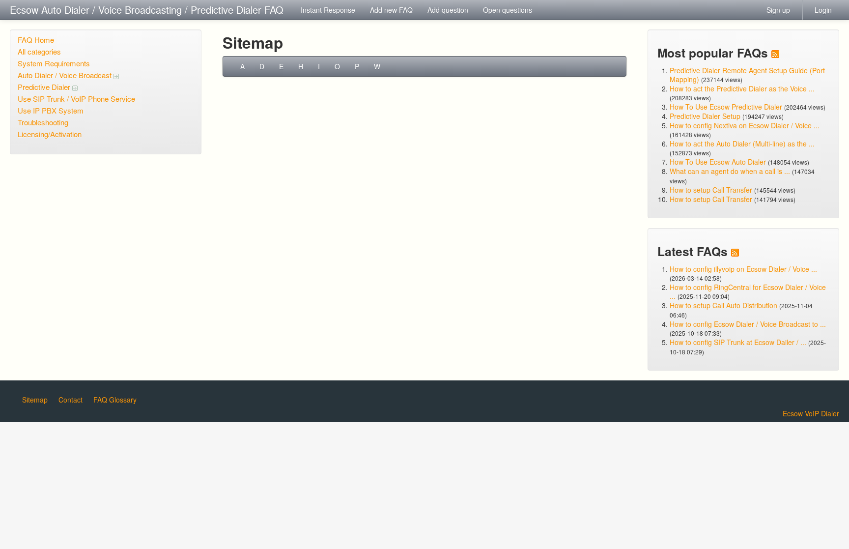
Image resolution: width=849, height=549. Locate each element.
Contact (70, 400)
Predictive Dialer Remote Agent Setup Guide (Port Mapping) (747, 74)
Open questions (507, 10)
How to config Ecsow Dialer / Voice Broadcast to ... (748, 324)
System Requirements (54, 63)
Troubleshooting (43, 122)
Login (823, 10)
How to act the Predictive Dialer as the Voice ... (742, 88)
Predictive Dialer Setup (705, 116)
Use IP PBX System (51, 110)
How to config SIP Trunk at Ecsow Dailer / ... (738, 342)
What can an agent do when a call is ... (730, 171)
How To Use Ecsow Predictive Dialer (726, 107)
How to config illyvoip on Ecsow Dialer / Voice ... (743, 269)
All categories (39, 51)
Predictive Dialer (45, 87)
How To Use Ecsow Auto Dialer (718, 162)
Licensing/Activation (50, 134)
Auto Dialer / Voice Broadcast (65, 75)
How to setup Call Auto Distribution (723, 305)
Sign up (778, 10)
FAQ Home (36, 39)
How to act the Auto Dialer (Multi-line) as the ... (742, 143)
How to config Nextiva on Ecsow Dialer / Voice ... (745, 125)
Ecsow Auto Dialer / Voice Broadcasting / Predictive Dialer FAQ (146, 9)
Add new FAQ (391, 10)
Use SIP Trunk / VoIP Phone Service (76, 98)
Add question (447, 10)
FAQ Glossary (115, 400)
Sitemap (35, 400)
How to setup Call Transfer (711, 190)
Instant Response (328, 10)
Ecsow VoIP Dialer (811, 413)
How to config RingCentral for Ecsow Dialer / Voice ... (748, 291)
